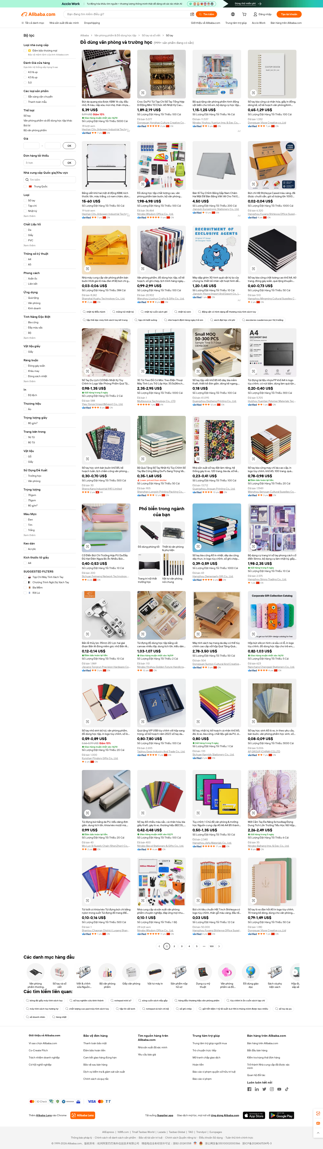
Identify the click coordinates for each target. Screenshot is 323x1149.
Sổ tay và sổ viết (151, 35)
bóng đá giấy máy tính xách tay (46, 1000)
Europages (216, 1131)
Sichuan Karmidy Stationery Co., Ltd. (213, 754)
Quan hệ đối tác (256, 1075)
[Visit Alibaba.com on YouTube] (279, 1089)
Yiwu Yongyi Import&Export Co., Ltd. (102, 404)
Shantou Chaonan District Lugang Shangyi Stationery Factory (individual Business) (106, 930)
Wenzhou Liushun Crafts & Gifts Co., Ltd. (160, 298)
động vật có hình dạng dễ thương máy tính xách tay (229, 312)
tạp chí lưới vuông (147, 320)
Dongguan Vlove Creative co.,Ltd (267, 122)
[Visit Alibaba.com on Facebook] (249, 1089)
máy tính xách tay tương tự (44, 1009)
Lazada (162, 1131)
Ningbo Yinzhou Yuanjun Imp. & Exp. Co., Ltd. (217, 122)
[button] (192, 14)
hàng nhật (61, 1017)
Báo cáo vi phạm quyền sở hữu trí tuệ (214, 1071)
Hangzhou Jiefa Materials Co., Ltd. (212, 842)
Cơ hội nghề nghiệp (40, 1064)
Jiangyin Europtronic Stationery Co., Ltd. (216, 209)
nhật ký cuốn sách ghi (155, 312)
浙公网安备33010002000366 (222, 1143)
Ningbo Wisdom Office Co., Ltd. (155, 213)
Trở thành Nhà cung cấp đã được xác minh (268, 1066)
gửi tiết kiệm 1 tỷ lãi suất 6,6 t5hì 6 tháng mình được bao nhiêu (235, 1009)
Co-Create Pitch (38, 1050)
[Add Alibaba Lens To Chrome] (82, 1115)
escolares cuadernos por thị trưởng (264, 320)
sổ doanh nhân (37, 1017)
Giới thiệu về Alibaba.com (44, 1035)
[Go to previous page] (159, 946)
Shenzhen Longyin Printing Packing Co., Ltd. (161, 491)
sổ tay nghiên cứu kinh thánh (88, 1000)
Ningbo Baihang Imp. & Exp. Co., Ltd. (268, 845)
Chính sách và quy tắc (96, 1078)
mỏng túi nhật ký (125, 312)
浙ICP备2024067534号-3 (257, 1143)
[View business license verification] (195, 1143)
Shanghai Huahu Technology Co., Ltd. (103, 298)
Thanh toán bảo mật (95, 1043)
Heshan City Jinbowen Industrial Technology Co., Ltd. (106, 129)
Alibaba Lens (44, 1115)
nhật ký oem (184, 312)
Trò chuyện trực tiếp (204, 1050)
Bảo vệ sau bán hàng (95, 1064)
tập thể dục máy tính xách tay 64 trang (107, 320)
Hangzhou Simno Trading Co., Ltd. (267, 579)
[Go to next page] (219, 946)
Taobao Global (177, 1131)
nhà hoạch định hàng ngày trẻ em (185, 320)
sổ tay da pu (285, 1009)
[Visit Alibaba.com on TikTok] (286, 1089)
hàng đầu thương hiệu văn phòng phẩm (198, 1000)
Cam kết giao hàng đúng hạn (100, 1057)
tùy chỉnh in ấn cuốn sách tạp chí (247, 1000)
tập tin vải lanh (127, 1009)
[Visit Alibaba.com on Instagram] (272, 1089)
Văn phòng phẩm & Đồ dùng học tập (115, 35)
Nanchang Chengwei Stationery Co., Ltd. (271, 666)
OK (69, 145)
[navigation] (50, 491)
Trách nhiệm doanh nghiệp (44, 1057)
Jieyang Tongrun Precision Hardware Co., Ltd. (106, 666)
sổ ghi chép (186, 1009)
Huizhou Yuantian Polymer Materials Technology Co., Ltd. (272, 401)
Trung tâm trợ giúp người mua (210, 1043)
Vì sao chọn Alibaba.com (43, 1043)
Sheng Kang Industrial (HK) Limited (102, 488)
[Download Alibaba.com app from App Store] (254, 1115)
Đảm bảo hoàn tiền (94, 1050)
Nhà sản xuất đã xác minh (152, 1047)
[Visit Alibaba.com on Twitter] (264, 1089)
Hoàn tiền (198, 1064)
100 (212, 946)
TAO (190, 1131)
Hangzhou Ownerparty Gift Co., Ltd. (213, 576)
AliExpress (108, 1131)
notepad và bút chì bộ (157, 1009)
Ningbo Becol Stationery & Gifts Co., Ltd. (160, 845)
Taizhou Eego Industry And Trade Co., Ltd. (161, 751)
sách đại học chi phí (224, 320)
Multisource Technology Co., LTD (156, 401)
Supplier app (165, 1115)
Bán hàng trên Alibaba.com (262, 1043)
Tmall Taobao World (143, 1131)
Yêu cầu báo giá (147, 1054)
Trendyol (201, 1131)
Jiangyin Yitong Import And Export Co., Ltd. (217, 293)
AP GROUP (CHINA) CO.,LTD (264, 751)
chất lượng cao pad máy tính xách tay (89, 1009)
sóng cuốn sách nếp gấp (154, 1000)
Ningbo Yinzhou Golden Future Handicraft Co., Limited (161, 666)
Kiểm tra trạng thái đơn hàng (263, 1057)
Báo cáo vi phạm (202, 1078)
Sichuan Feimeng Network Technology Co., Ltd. (106, 576)
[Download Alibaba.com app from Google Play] (281, 1115)
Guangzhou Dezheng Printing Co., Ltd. (214, 401)
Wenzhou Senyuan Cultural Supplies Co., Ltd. (272, 491)
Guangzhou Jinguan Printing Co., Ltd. (214, 488)
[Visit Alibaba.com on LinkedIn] (257, 1089)
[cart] (245, 14)
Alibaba (84, 35)
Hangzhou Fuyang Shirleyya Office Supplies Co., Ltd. (272, 213)
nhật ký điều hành (96, 312)
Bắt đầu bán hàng (257, 1050)
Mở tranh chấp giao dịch (206, 1057)
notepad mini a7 (122, 1000)
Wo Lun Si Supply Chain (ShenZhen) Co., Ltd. (106, 845)
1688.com (123, 1131)
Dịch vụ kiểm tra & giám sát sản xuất (104, 1071)
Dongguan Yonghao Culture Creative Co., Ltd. (161, 122)
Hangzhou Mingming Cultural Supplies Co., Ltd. (272, 298)
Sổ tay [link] (169, 35)
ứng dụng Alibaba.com (225, 1115)
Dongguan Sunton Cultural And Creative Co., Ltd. (217, 663)
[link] (318, 1113)
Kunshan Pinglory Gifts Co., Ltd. (100, 758)
